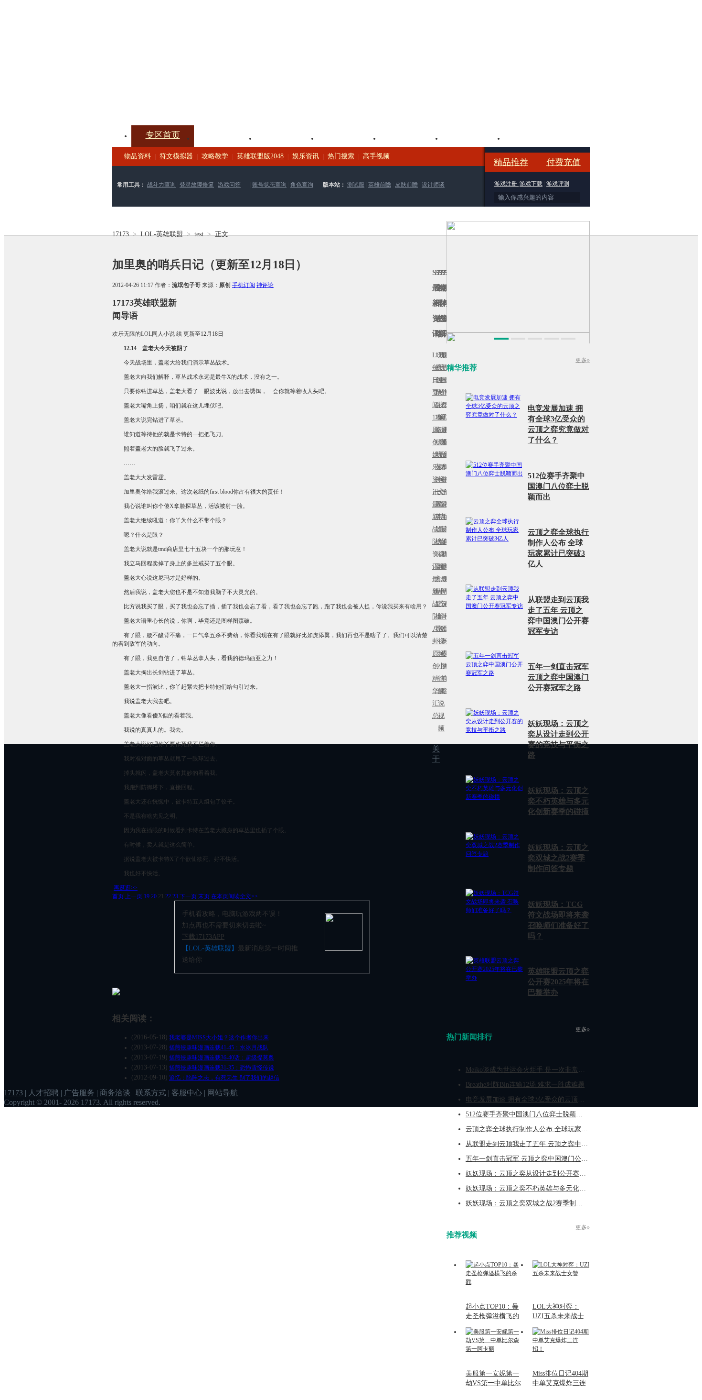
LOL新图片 (436, 461)
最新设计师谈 (442, 610)
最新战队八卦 (433, 610)
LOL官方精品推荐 (436, 591)
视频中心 (225, 137)
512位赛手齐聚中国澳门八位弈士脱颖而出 (558, 486)
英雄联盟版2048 (260, 156)
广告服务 (79, 1093)
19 (146, 896)
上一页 (133, 896)
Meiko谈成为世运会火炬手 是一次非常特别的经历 (539, 1069)
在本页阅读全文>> (234, 896)
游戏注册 (506, 183)
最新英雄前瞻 (442, 535)
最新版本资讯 (442, 461)
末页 (204, 896)
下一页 (188, 896)
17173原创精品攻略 (436, 392)
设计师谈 (433, 184)
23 (175, 896)
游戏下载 (531, 183)
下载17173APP (203, 936)
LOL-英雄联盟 (161, 234)
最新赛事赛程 (445, 585)
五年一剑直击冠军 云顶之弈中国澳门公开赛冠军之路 (558, 677)
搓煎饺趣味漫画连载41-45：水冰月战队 (218, 1047)
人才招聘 (43, 1093)
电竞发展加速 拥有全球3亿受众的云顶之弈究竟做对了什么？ (555, 1099)
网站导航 (222, 1093)
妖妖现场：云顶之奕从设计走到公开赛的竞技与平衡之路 (549, 1173)
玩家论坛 (535, 137)
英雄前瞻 (379, 184)
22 (168, 896)
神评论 (265, 285)
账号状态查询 (269, 184)
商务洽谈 (115, 1093)
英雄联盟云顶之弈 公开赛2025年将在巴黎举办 (558, 981)
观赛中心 (349, 137)
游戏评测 (557, 183)
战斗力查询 (161, 184)
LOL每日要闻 (433, 380)
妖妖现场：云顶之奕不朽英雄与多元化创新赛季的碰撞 (558, 801)
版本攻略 (411, 137)
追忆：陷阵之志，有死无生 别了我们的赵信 (224, 1077)
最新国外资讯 (442, 386)
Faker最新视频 (439, 454)
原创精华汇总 (433, 684)
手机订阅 (243, 285)
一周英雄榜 (436, 516)
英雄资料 (287, 137)
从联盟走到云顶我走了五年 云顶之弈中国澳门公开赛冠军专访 (557, 1143)
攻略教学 (215, 156)
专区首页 (163, 135)
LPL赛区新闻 (445, 442)
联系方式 (151, 1093)
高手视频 (376, 156)
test (198, 234)
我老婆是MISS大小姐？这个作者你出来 (219, 1037)
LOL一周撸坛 (445, 653)
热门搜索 (341, 156)
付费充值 (563, 162)
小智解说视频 (439, 697)
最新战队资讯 (433, 535)
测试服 (355, 184)
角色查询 (301, 184)
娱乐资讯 (305, 156)
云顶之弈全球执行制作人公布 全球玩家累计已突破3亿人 (548, 1129)
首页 (118, 896)
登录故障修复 (197, 184)
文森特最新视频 (439, 529)
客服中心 (186, 1093)
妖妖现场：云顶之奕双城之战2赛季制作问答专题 (558, 857)
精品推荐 (511, 162)
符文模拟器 (176, 156)
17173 (120, 234)
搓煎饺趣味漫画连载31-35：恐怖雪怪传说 (221, 1067)
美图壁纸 (473, 137)
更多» (582, 360)
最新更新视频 (439, 386)
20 (154, 896)
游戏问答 (229, 184)
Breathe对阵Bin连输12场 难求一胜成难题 (525, 1084)
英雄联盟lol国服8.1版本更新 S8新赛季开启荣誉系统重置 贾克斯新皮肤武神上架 (186, 102)
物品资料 (137, 156)
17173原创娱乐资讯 (433, 455)
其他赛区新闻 (445, 510)
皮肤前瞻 (406, 184)
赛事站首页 (445, 380)
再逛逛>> (126, 887)
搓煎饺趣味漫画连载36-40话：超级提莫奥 (221, 1057)
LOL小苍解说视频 (439, 616)
